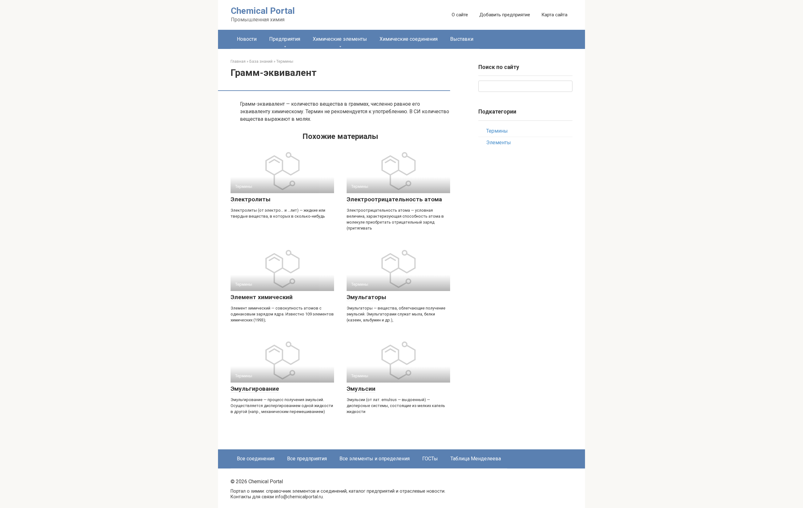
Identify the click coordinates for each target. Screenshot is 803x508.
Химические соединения (409, 39)
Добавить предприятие (504, 15)
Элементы (498, 143)
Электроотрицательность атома (394, 199)
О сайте (460, 15)
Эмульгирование (255, 388)
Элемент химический (262, 297)
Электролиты (250, 199)
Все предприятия (307, 459)
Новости (247, 39)
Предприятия (284, 39)
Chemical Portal (263, 11)
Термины (497, 131)
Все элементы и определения (374, 459)
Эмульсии (361, 388)
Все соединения (255, 459)
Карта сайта (554, 15)
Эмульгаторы (366, 297)
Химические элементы (340, 39)
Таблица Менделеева (475, 459)
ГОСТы (430, 459)
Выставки (461, 39)
